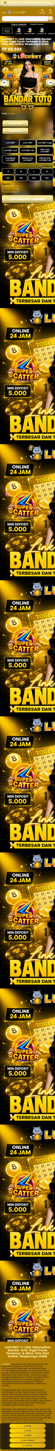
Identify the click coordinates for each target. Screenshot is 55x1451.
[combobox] (25, 18)
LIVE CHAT (28, 1446)
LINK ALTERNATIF (29, 1441)
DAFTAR (28, 1436)
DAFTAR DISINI (15, 123)
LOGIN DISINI (15, 131)
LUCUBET (6, 1364)
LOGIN (28, 1430)
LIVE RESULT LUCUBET (27, 199)
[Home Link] (17, 12)
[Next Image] (50, 82)
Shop (4, 12)
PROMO (28, 1425)
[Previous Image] (4, 82)
